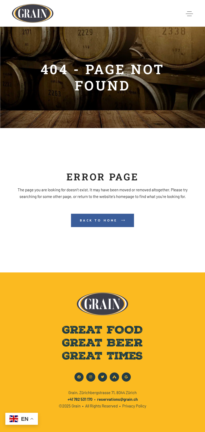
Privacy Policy (134, 405)
